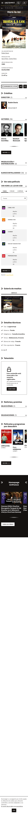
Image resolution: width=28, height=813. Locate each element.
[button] (21, 299)
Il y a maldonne (17, 448)
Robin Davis (5, 53)
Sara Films (5, 59)
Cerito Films (13, 59)
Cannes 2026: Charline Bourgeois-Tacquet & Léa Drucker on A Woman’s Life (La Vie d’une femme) (11, 509)
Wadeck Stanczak (16, 140)
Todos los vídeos (7, 524)
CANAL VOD (11, 207)
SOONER (10, 232)
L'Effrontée (5, 446)
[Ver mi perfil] (24, 3)
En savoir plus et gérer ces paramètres (12, 806)
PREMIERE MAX (12, 256)
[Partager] (21, 86)
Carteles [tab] (14, 293)
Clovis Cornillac (4, 140)
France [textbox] (5, 198)
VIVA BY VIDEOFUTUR (14, 244)
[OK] (14, 810)
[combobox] (14, 198)
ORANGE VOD (12, 219)
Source (3, 275)
